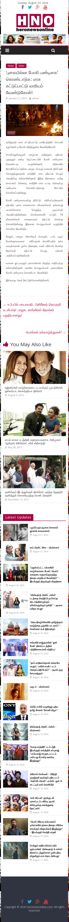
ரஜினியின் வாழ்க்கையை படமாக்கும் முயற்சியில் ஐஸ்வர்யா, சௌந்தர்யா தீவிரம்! (34, 389)
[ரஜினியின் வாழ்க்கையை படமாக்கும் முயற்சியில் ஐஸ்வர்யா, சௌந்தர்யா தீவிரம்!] (34, 353)
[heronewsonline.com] (34, 15)
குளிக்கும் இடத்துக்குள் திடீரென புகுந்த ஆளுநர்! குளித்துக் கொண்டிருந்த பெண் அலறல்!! (34, 493)
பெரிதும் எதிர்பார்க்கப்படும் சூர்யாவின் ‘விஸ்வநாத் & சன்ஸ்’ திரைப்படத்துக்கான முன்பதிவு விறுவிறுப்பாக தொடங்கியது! (46, 851)
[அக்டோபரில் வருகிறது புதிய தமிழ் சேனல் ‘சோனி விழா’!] (15, 705)
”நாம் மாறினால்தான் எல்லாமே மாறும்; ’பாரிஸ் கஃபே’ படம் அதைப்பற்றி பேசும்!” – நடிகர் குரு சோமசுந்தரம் (46, 668)
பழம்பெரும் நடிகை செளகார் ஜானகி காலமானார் (44, 529)
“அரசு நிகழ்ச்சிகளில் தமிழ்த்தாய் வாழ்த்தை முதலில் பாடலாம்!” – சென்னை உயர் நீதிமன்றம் (46, 625)
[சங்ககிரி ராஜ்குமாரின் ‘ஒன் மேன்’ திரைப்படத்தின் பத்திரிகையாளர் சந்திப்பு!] (15, 641)
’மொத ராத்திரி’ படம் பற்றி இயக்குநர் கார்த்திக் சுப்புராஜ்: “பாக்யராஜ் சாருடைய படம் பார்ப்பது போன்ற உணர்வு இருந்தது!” (45, 753)
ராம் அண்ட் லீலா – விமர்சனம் (44, 547)
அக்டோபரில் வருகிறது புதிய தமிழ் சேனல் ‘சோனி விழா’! (44, 708)
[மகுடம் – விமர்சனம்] (15, 685)
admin (35, 98)
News (11, 65)
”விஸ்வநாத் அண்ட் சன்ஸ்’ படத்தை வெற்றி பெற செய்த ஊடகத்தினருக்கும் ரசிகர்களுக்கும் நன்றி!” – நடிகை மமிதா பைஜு (46, 601)
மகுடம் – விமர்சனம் (39, 686)
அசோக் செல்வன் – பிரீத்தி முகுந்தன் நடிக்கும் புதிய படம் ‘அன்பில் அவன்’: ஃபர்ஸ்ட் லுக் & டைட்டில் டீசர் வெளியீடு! (46, 779)
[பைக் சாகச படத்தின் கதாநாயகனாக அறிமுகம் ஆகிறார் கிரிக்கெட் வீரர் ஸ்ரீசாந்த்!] (34, 405)
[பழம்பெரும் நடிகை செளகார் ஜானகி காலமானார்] (15, 526)
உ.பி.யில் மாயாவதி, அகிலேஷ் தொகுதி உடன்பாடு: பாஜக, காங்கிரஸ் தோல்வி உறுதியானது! (32, 310)
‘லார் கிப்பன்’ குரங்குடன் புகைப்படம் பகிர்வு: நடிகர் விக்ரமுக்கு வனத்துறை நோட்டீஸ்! (42, 803)
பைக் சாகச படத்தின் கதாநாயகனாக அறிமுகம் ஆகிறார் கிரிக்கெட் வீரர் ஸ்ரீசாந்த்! (33, 441)
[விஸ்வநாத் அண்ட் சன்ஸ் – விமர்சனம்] (15, 725)
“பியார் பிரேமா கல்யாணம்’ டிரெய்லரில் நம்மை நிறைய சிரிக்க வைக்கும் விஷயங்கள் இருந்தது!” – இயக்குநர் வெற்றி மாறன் (46, 827)
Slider (21, 65)
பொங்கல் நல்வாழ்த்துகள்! (46, 332)
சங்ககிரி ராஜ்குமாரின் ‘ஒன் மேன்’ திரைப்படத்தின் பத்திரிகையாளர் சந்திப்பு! (43, 646)
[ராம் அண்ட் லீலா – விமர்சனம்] (15, 546)
